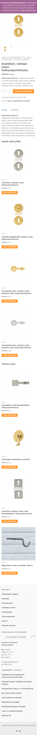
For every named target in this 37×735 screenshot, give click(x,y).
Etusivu (4, 57)
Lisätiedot (14, 110)
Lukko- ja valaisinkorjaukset (12, 711)
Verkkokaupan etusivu (17, 57)
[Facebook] (17, 731)
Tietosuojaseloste (8, 616)
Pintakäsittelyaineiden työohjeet (13, 706)
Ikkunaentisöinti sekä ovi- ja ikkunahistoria (17, 689)
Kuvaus (4, 110)
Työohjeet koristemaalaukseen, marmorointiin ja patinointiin (13, 676)
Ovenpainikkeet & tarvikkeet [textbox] (18, 637)
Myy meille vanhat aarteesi (12, 693)
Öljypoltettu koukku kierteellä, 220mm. (17, 565)
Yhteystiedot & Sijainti (10, 594)
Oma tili (4, 621)
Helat (29, 57)
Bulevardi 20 (6, 715)
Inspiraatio (5, 599)
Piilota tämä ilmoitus (28, 10)
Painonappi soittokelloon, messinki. (16, 459)
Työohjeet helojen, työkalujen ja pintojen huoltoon (17, 683)
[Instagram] (20, 731)
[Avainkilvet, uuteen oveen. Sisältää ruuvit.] (31, 64)
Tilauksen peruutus (9, 625)
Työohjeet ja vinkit (8, 607)
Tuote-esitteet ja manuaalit (12, 698)
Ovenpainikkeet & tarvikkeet (11, 58)
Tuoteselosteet (7, 603)
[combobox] (18, 636)
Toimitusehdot (7, 612)
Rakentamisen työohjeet (11, 702)
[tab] (4, 110)
